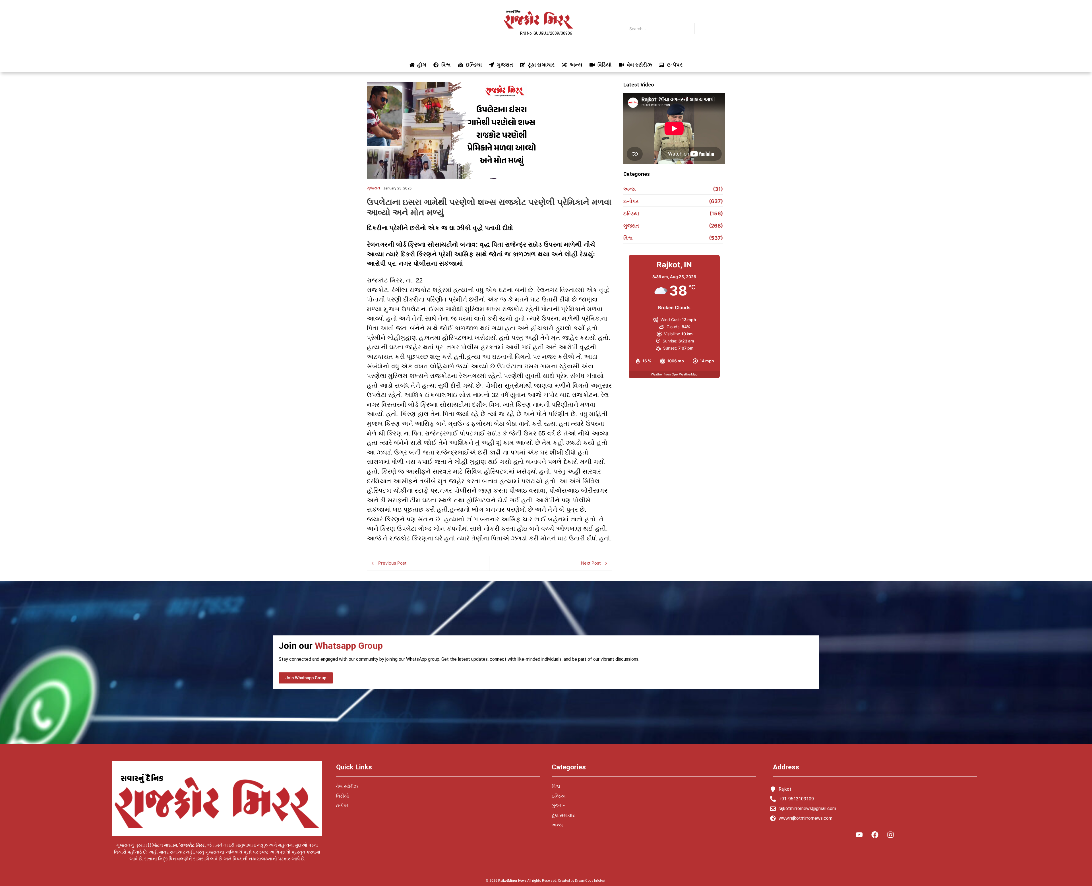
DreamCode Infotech (591, 881)
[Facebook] (875, 834)
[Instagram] (891, 834)
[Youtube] (859, 834)
